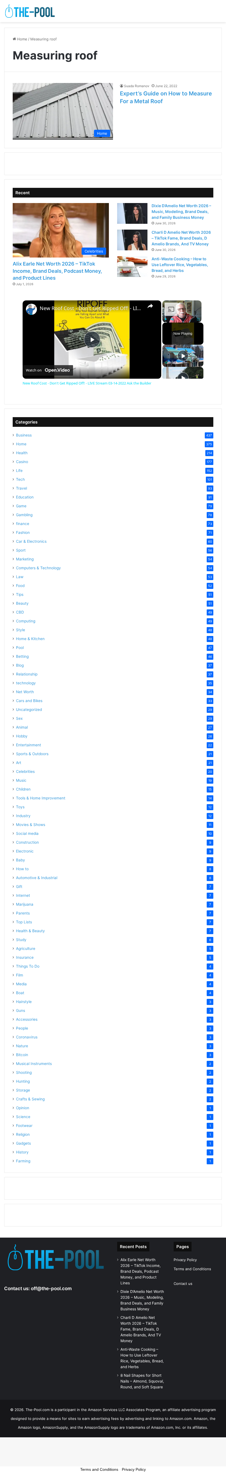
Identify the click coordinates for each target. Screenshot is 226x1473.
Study (21, 939)
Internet (23, 895)
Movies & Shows (30, 824)
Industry (23, 816)
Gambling (24, 515)
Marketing (25, 559)
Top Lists (24, 922)
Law (19, 577)
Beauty (22, 603)
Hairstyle (24, 1001)
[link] (31, 309)
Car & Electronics (31, 541)
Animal (22, 727)
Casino (22, 461)
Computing (25, 621)
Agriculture (25, 948)
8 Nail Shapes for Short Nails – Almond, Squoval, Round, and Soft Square (142, 1381)
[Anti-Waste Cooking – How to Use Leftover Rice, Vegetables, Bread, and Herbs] (132, 266)
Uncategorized (29, 709)
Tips (19, 594)
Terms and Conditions (192, 1269)
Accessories (26, 1019)
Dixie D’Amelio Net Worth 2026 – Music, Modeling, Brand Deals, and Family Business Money (181, 211)
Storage (23, 1090)
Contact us (183, 1283)
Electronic (25, 851)
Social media (27, 833)
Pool (20, 647)
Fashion (23, 532)
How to (22, 869)
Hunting (23, 1081)
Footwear (24, 1125)
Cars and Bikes (29, 700)
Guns (20, 1010)
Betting (22, 656)
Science (23, 1117)
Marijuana (24, 904)
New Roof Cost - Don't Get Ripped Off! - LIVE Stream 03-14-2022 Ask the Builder (91, 308)
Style (20, 630)
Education (25, 497)
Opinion (22, 1108)
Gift (19, 886)
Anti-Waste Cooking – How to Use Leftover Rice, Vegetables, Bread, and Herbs (180, 264)
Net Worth (25, 692)
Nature (22, 1046)
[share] (150, 306)
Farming (23, 1161)
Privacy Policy (185, 1260)
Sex (19, 718)
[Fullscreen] (198, 319)
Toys (20, 807)
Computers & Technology (38, 568)
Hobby (22, 736)
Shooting (24, 1072)
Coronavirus (26, 1037)
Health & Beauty (30, 931)
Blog (20, 665)
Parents (23, 913)
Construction (27, 842)
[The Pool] (30, 11)
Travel (21, 488)
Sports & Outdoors (32, 754)
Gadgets (23, 1143)
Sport (21, 550)
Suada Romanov (136, 86)
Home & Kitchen (30, 639)
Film (19, 975)
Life (19, 470)
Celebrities (25, 771)
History (22, 1152)
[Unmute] (172, 319)
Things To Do (27, 966)
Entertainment (28, 745)
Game (21, 506)
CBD (20, 612)
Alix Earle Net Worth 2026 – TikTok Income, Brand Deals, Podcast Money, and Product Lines (57, 270)
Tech (20, 479)
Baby (20, 860)
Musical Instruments (34, 1063)
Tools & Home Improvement (40, 798)
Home (21, 39)
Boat (20, 993)
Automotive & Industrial (36, 878)
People (22, 1028)
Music (21, 780)
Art (18, 762)
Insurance (25, 957)
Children (23, 789)
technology (26, 683)
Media (21, 984)
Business (24, 435)
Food (20, 585)
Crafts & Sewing (30, 1099)
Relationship (26, 674)
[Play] (165, 319)
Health (22, 453)
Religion (23, 1134)
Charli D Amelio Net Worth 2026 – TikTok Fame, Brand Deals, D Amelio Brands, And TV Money (181, 238)
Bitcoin (22, 1055)
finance (22, 523)
